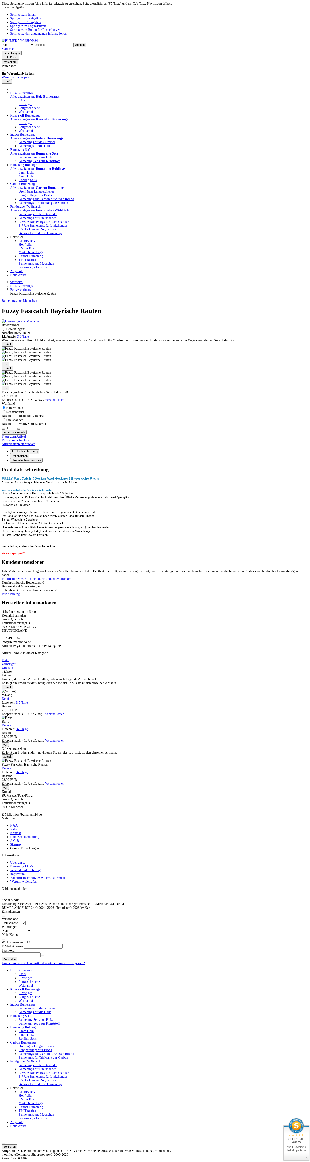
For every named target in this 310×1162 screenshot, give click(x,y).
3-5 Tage (23, 336)
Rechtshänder (23, 413)
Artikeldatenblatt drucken (18, 444)
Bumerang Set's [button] (20, 149)
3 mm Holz (26, 172)
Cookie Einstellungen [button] (24, 848)
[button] (26, 372)
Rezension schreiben (15, 440)
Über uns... (17, 862)
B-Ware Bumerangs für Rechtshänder (44, 222)
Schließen (9, 1146)
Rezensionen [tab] (20, 456)
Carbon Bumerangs (23, 1042)
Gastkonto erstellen (44, 963)
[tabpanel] (155, 511)
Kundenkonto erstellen (17, 963)
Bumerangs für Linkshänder (37, 218)
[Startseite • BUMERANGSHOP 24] (20, 40)
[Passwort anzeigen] (42, 955)
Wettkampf (26, 111)
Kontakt (15, 833)
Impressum (17, 874)
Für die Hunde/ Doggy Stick (38, 229)
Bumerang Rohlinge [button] (23, 165)
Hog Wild (25, 244)
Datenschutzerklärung (24, 837)
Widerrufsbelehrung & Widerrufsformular (37, 877)
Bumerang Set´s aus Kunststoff (39, 161)
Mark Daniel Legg (31, 252)
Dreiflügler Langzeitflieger (36, 191)
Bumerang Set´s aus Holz (36, 157)
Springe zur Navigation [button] (25, 18)
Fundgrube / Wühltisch (25, 1061)
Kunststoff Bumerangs (25, 989)
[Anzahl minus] (3, 429)
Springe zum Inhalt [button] (22, 14)
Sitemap (15, 844)
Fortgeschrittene (29, 108)
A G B (14, 840)
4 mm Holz (26, 176)
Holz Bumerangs (21, 970)
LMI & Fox (26, 248)
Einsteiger (25, 104)
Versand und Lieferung (25, 870)
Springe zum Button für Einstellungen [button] (35, 29)
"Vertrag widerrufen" (24, 881)
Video (14, 829)
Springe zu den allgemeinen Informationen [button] (38, 33)
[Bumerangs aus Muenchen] (21, 321)
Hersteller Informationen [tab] (26, 460)
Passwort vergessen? (71, 963)
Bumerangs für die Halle (35, 146)
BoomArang (27, 240)
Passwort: (8, 950)
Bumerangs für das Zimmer (37, 142)
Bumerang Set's (20, 1016)
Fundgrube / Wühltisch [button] (25, 206)
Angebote (16, 271)
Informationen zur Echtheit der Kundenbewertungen (36, 578)
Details (6, 698)
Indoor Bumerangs (22, 1004)
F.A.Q (14, 825)
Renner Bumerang (31, 256)
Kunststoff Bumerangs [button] (25, 115)
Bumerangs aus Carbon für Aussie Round (46, 199)
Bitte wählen (14, 407)
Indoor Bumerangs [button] (22, 134)
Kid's (22, 100)
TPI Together (27, 259)
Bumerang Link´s (22, 866)
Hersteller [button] (16, 237)
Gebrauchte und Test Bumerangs (40, 233)
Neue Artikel (18, 275)
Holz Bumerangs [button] (21, 92)
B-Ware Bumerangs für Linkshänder (43, 225)
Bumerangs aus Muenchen (36, 263)
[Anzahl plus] (18, 429)
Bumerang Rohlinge (23, 1027)
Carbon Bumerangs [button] (23, 184)
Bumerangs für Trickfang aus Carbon (43, 203)
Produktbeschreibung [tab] (25, 451)
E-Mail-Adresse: (13, 946)
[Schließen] (3, 70)
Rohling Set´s (28, 180)
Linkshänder (24, 421)
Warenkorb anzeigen (15, 77)
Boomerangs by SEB (33, 267)
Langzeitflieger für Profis (35, 195)
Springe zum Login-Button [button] (28, 26)
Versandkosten (54, 399)
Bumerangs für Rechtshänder (38, 214)
